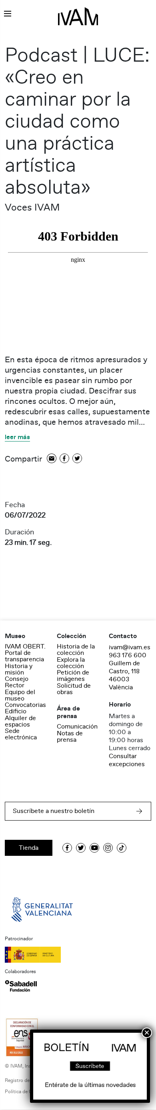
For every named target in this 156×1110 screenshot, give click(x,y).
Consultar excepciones (127, 760)
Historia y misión (18, 669)
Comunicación (77, 727)
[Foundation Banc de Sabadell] (21, 986)
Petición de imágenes (73, 675)
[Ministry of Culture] (78, 955)
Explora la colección (71, 663)
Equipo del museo (20, 695)
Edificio (15, 711)
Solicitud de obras (74, 689)
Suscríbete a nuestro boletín (53, 811)
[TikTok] (121, 848)
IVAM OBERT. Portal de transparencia (25, 652)
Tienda (28, 848)
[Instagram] (108, 848)
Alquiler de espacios (20, 721)
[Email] (51, 459)
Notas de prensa (70, 736)
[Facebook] (64, 459)
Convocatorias (25, 705)
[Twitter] (77, 459)
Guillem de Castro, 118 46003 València (124, 675)
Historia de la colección (76, 649)
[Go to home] (43, 909)
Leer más (17, 437)
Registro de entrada (26, 1081)
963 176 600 (127, 655)
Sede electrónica (21, 734)
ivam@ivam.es (129, 647)
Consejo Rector (16, 682)
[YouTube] (94, 848)
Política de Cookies (25, 1092)
